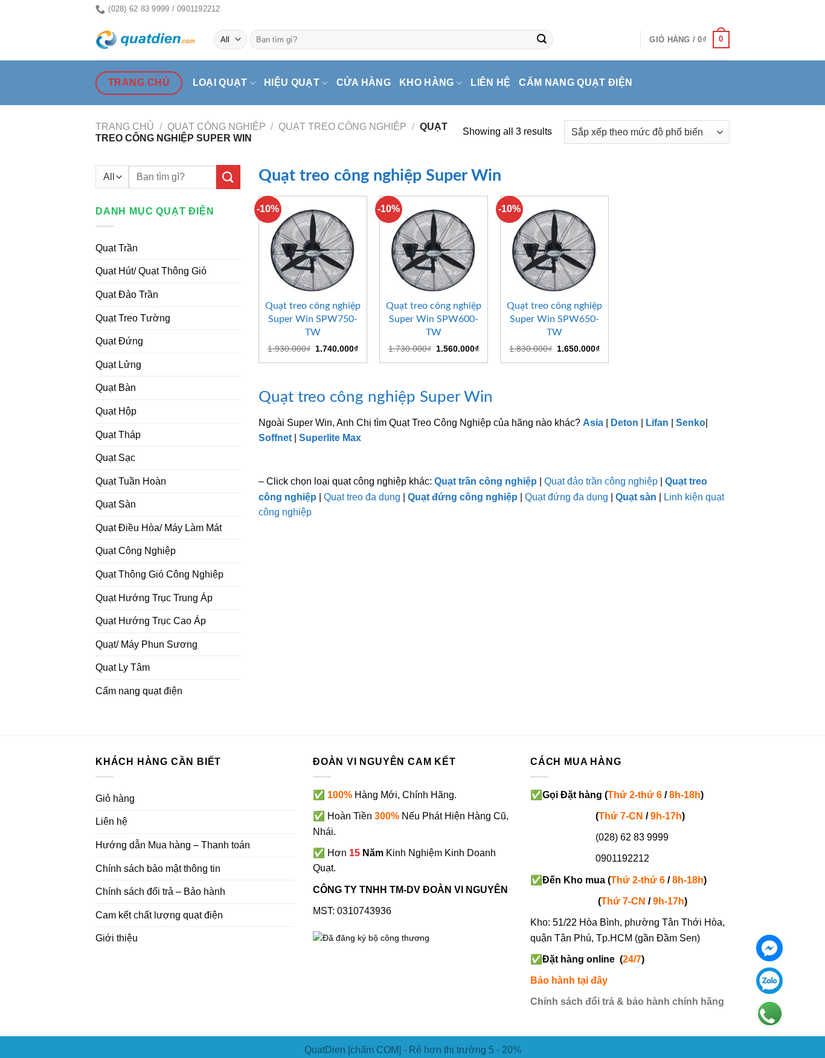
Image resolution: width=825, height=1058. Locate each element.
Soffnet (275, 438)
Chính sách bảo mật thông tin (157, 868)
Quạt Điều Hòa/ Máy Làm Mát (158, 528)
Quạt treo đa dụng (362, 497)
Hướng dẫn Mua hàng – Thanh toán (172, 845)
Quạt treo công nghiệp (342, 126)
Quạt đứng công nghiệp (463, 497)
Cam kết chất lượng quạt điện (159, 915)
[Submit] (542, 40)
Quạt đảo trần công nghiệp (601, 481)
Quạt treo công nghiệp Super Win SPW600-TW (433, 319)
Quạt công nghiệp (216, 126)
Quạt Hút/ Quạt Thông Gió (151, 271)
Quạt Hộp (115, 411)
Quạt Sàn (115, 504)
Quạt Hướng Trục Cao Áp (150, 621)
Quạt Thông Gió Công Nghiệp (159, 574)
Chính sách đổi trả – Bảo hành (160, 891)
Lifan (657, 423)
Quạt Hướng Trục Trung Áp (154, 598)
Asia (593, 423)
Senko (690, 423)
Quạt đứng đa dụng (566, 497)
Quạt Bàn (115, 387)
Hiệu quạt (291, 82)
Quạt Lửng (118, 365)
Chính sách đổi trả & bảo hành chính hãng (627, 1001)
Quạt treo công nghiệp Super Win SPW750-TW (313, 319)
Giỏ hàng (115, 798)
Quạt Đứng (119, 341)
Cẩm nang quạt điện (575, 82)
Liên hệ (490, 82)
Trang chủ (124, 126)
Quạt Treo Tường (132, 318)
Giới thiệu (116, 938)
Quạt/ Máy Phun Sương (146, 644)
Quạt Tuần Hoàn (130, 481)
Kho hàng (426, 82)
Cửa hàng (363, 82)
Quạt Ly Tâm (122, 667)
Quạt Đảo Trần (126, 294)
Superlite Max (330, 438)
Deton (624, 423)
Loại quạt (220, 82)
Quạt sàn (635, 497)
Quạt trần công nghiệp (485, 481)
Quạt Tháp (118, 435)
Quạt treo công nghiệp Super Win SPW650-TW (554, 319)
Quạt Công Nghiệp (135, 551)
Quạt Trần (116, 248)
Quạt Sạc (115, 458)
